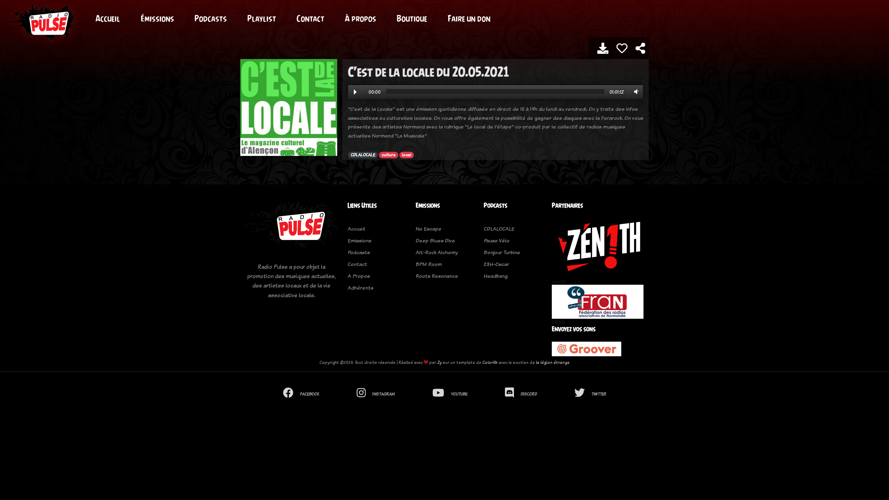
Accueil (107, 18)
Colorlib (490, 362)
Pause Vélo (496, 240)
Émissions (157, 18)
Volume (635, 92)
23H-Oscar (496, 264)
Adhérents (360, 287)
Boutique (412, 18)
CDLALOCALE (363, 155)
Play (355, 92)
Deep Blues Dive (435, 240)
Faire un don (469, 18)
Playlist (261, 18)
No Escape (428, 228)
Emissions (359, 240)
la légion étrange (553, 362)
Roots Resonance (437, 276)
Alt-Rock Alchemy (437, 252)
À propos (360, 18)
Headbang (496, 276)
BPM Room (429, 264)
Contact (310, 18)
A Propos (359, 276)
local (406, 155)
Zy (439, 362)
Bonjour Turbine (502, 252)
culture (389, 155)
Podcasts (210, 18)
